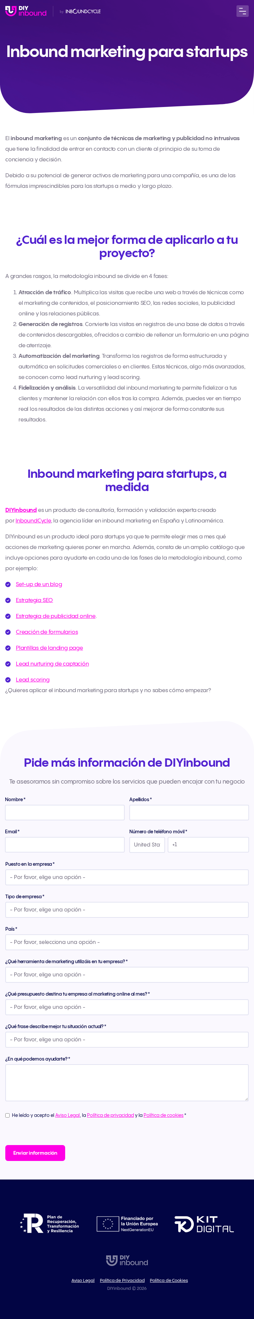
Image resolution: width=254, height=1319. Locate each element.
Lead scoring (33, 680)
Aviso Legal (67, 1115)
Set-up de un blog (39, 584)
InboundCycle (33, 521)
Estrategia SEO (34, 600)
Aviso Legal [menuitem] (83, 1280)
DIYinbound (21, 510)
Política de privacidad (110, 1115)
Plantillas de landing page (49, 648)
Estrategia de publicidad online (56, 616)
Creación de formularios (47, 632)
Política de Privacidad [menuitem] (122, 1280)
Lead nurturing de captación (52, 664)
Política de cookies (164, 1115)
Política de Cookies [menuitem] (169, 1280)
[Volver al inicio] (25, 11)
